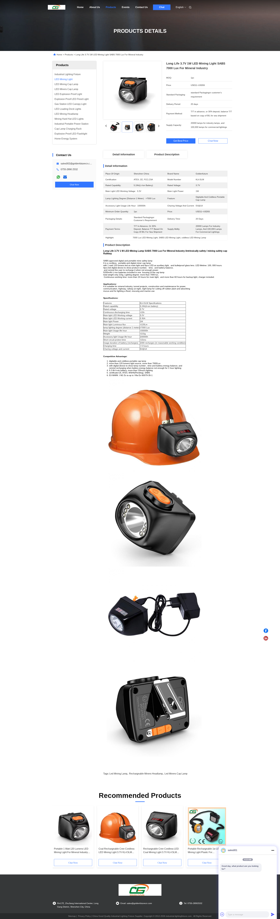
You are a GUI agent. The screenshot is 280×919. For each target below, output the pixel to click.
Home (80, 7)
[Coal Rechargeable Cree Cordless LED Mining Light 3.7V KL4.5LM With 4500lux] (118, 826)
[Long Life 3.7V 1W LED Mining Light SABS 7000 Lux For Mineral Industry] (132, 90)
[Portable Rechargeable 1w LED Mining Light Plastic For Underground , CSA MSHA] (207, 826)
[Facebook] (265, 630)
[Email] (65, 177)
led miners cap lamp (175, 773)
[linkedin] (265, 638)
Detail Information (124, 154)
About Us (94, 7)
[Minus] (272, 850)
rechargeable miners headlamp (146, 773)
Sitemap (72, 916)
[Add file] (222, 914)
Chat (161, 7)
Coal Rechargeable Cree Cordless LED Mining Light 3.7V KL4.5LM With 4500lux (116, 851)
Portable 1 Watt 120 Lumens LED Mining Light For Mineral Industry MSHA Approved (71, 851)
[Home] (56, 7)
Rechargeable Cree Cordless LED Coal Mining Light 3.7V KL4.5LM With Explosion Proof (161, 851)
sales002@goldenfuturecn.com (77, 163)
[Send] (272, 914)
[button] (57, 833)
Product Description (166, 154)
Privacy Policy (84, 916)
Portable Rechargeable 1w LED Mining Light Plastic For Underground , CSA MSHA (204, 851)
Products (111, 7)
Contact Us (141, 7)
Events (126, 7)
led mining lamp (118, 773)
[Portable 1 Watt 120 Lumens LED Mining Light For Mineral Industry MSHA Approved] (73, 826)
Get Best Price (180, 141)
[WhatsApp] (58, 177)
